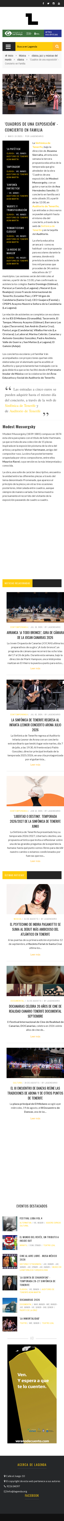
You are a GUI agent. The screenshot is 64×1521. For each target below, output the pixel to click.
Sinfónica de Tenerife (20, 405)
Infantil (23, 1245)
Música (22, 55)
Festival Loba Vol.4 (31, 1218)
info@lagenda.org (17, 1491)
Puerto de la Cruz (28, 1310)
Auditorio (42, 233)
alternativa (25, 1222)
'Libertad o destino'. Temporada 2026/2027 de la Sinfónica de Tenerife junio (35, 821)
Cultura (17, 1083)
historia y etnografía (30, 1264)
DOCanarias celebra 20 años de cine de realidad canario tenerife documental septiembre (35, 1011)
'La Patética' (14, 149)
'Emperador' (13, 166)
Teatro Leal (49, 1245)
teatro (23, 1323)
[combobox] (38, 46)
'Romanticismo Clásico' (15, 229)
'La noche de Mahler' (14, 251)
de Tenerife (32, 410)
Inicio (10, 55)
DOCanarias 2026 (30, 1299)
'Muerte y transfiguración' (17, 208)
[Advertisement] (32, 540)
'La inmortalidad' (30, 1318)
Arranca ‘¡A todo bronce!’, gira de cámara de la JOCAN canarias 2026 (35, 635)
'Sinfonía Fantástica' (13, 186)
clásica (20, 59)
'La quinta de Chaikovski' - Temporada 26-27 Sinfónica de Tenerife (37, 1281)
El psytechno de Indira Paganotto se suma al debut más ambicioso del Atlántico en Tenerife (35, 929)
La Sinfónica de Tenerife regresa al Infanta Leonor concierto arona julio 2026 (35, 724)
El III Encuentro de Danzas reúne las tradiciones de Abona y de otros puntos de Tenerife (35, 1093)
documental (17, 1001)
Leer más (35, 668)
